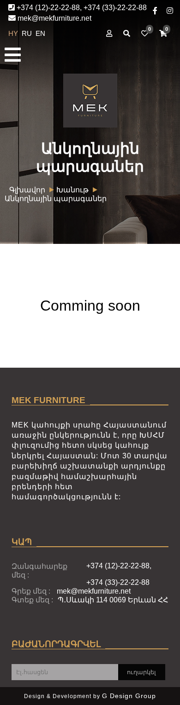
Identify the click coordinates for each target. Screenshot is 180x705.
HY (14, 33)
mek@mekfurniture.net (53, 18)
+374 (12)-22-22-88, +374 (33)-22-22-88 (81, 8)
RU (28, 33)
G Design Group (129, 695)
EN (40, 33)
